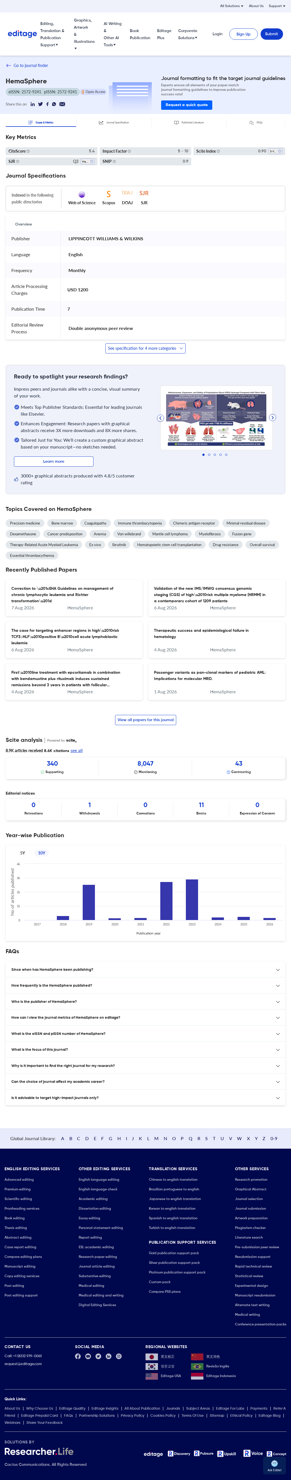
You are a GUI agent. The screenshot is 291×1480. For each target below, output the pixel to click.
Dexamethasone (23, 534)
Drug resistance (225, 544)
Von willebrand (129, 534)
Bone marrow (62, 523)
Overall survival (262, 544)
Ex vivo (95, 544)
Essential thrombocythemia (32, 555)
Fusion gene (241, 534)
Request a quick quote (187, 105)
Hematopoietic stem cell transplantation (169, 544)
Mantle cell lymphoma (170, 534)
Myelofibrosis (210, 534)
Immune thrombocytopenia (140, 523)
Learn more (53, 462)
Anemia (100, 534)
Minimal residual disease (245, 523)
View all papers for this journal (146, 720)
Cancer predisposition (64, 534)
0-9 (274, 1138)
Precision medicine (25, 523)
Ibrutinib (119, 544)
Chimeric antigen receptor (194, 523)
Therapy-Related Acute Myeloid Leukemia (44, 544)
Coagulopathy (95, 523)
